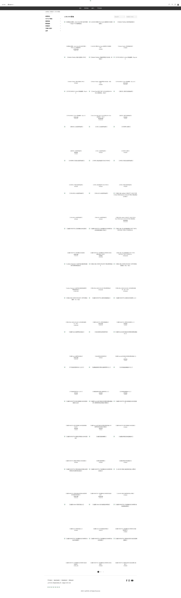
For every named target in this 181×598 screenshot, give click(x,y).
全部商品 (47, 11)
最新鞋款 (47, 21)
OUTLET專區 (48, 18)
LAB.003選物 (57, 11)
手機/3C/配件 (48, 28)
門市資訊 (99, 8)
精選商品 (47, 16)
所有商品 (86, 8)
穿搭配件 (52, 11)
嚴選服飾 (47, 23)
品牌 (92, 8)
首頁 (80, 8)
